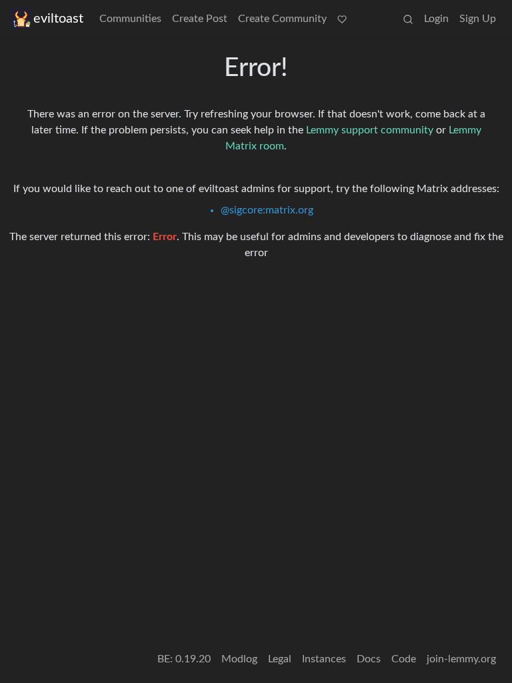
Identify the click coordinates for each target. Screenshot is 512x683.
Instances (324, 659)
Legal (279, 659)
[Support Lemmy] (342, 18)
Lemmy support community (369, 130)
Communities (130, 18)
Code (403, 659)
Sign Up (477, 18)
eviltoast (58, 18)
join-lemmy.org (461, 659)
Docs (369, 659)
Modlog (239, 659)
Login (436, 18)
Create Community (282, 18)
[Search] (408, 18)
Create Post (199, 18)
